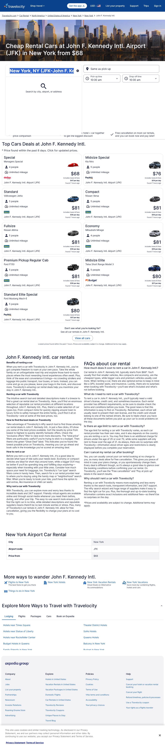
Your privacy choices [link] (95, 705)
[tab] (9, 616)
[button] (82, 109)
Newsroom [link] (10, 700)
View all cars (82, 338)
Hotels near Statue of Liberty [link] (18, 631)
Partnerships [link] (10, 694)
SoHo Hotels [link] (89, 631)
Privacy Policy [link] (92, 679)
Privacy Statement (15, 742)
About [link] (7, 679)
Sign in (157, 5)
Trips (146, 5)
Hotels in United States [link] (55, 679)
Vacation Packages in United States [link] (61, 689)
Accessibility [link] (91, 700)
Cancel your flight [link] (134, 692)
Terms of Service (35, 742)
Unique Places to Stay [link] (55, 715)
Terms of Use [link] (91, 689)
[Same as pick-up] (121, 69)
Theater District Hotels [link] (95, 625)
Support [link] (129, 679)
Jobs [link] (7, 684)
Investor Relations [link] (13, 705)
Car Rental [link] (24, 15)
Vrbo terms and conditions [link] (97, 694)
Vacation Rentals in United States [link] (60, 684)
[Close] (159, 735)
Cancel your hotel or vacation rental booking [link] (142, 685)
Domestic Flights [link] (52, 694)
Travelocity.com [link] (9, 15)
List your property (115, 5)
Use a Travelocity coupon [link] (137, 702)
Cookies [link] (89, 684)
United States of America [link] (59, 15)
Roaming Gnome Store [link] (15, 710)
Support (134, 5)
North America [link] (38, 15)
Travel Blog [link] (50, 720)
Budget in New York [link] (93, 649)
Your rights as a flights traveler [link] (139, 707)
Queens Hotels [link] (91, 637)
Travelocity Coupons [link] (54, 710)
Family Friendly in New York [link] (17, 649)
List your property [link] (13, 689)
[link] (23, 585)
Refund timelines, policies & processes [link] (143, 697)
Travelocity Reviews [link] (54, 705)
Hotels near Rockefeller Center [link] (19, 637)
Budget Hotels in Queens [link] (16, 643)
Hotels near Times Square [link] (16, 625)
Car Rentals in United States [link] (58, 700)
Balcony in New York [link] (94, 643)
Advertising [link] (10, 715)
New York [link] (77, 15)
